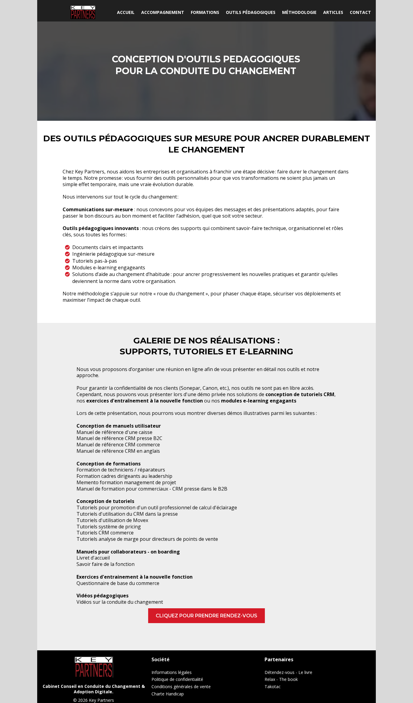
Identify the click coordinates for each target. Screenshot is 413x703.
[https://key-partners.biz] (83, 12)
